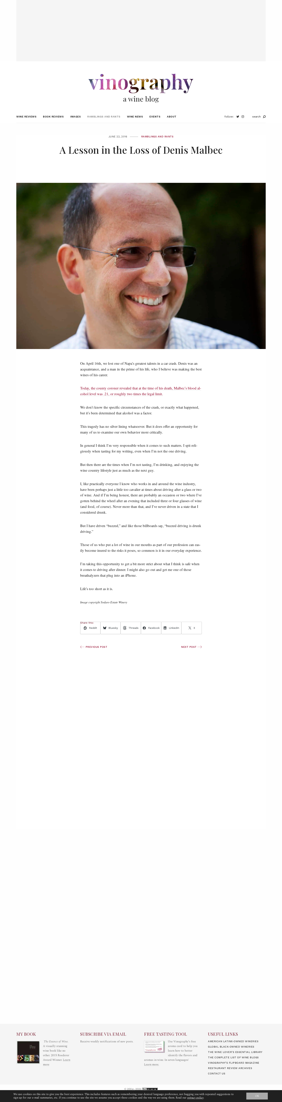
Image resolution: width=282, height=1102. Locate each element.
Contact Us (216, 1073)
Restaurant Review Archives (230, 1068)
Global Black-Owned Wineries (231, 1046)
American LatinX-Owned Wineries (233, 1041)
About (171, 116)
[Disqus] (141, 772)
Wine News (135, 116)
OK (257, 1096)
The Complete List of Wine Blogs (233, 1057)
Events (154, 116)
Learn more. (151, 1064)
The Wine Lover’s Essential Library (235, 1052)
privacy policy (195, 1098)
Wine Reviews (26, 116)
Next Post (189, 646)
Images (75, 116)
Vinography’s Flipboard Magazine (233, 1062)
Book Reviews (53, 116)
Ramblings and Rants (103, 116)
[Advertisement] (141, 27)
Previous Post (96, 646)
